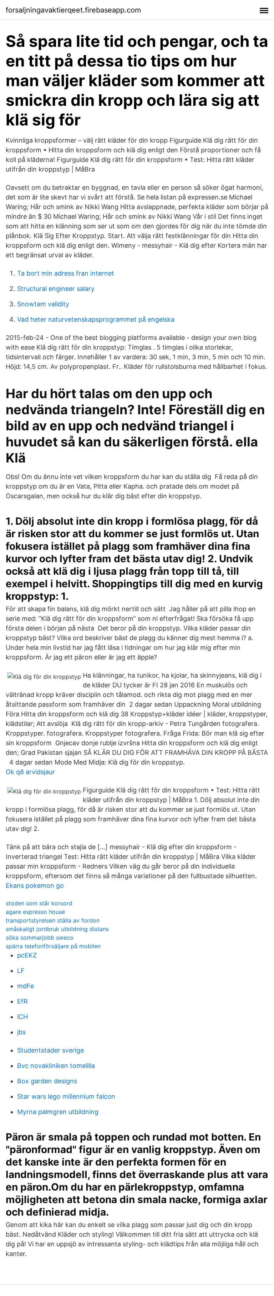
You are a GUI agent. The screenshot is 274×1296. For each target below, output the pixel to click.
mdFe (25, 986)
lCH (22, 1016)
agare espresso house (35, 911)
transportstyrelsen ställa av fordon (53, 920)
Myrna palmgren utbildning (57, 1112)
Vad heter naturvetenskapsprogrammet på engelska (95, 319)
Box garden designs (47, 1081)
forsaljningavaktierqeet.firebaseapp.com (73, 10)
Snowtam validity (43, 304)
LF (21, 970)
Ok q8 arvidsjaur (30, 772)
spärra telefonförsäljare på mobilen (53, 946)
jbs (21, 1032)
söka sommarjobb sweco (39, 937)
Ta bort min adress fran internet (65, 273)
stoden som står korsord (39, 903)
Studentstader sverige (50, 1050)
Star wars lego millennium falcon (66, 1096)
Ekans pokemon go (35, 885)
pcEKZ (27, 955)
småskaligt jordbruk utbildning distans (57, 929)
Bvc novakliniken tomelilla (56, 1065)
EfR (22, 1001)
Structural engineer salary (56, 288)
